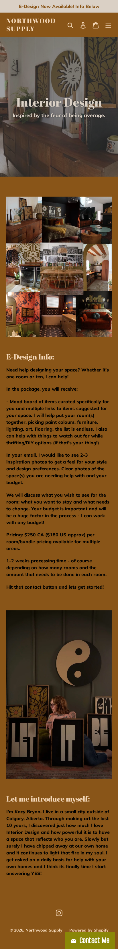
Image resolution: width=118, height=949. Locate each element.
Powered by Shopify (89, 930)
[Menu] (108, 24)
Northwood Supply (31, 25)
